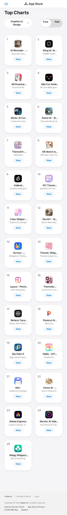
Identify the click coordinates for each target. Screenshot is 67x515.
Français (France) (23, 496)
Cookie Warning (11, 510)
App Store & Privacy (36, 507)
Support (24, 510)
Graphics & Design (17, 23)
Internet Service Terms (14, 507)
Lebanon (8, 496)
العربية (37, 496)
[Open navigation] (6, 4)
